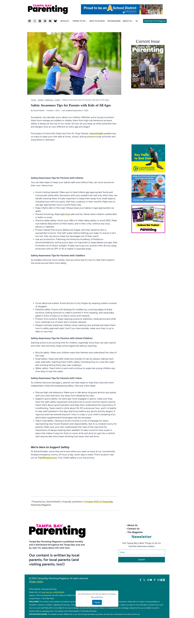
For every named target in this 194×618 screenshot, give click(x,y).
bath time (65, 214)
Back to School (97, 21)
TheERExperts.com (47, 457)
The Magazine (114, 21)
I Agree (97, 602)
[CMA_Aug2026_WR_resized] (149, 158)
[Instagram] (40, 21)
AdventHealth (38, 110)
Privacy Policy (36, 581)
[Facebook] (29, 21)
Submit (141, 559)
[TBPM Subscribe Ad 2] (149, 219)
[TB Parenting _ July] (149, 189)
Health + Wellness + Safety (49, 100)
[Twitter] (34, 21)
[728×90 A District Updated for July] (122, 9)
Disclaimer (46, 611)
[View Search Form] (137, 21)
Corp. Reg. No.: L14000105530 (53, 592)
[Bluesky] (55, 21)
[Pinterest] (45, 21)
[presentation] (148, 67)
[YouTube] (50, 21)
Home (33, 100)
